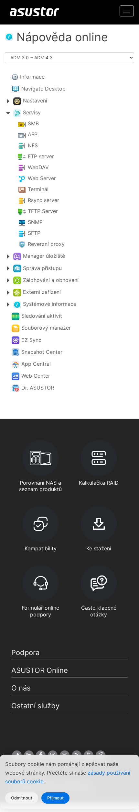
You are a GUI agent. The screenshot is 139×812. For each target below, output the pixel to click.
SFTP (34, 233)
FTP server (41, 156)
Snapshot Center (41, 352)
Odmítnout (21, 797)
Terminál (38, 189)
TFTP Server (43, 211)
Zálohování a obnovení (51, 280)
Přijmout (55, 797)
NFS (33, 145)
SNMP (35, 222)
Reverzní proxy (46, 244)
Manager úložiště (44, 256)
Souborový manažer (46, 327)
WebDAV (38, 167)
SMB (33, 124)
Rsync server (43, 200)
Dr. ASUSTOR (37, 387)
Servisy (32, 112)
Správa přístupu (42, 268)
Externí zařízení (42, 292)
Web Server (42, 178)
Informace (32, 76)
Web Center (35, 375)
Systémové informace (49, 304)
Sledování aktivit (41, 316)
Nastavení (35, 100)
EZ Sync (31, 340)
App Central (36, 364)
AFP (32, 134)
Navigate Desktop (43, 88)
